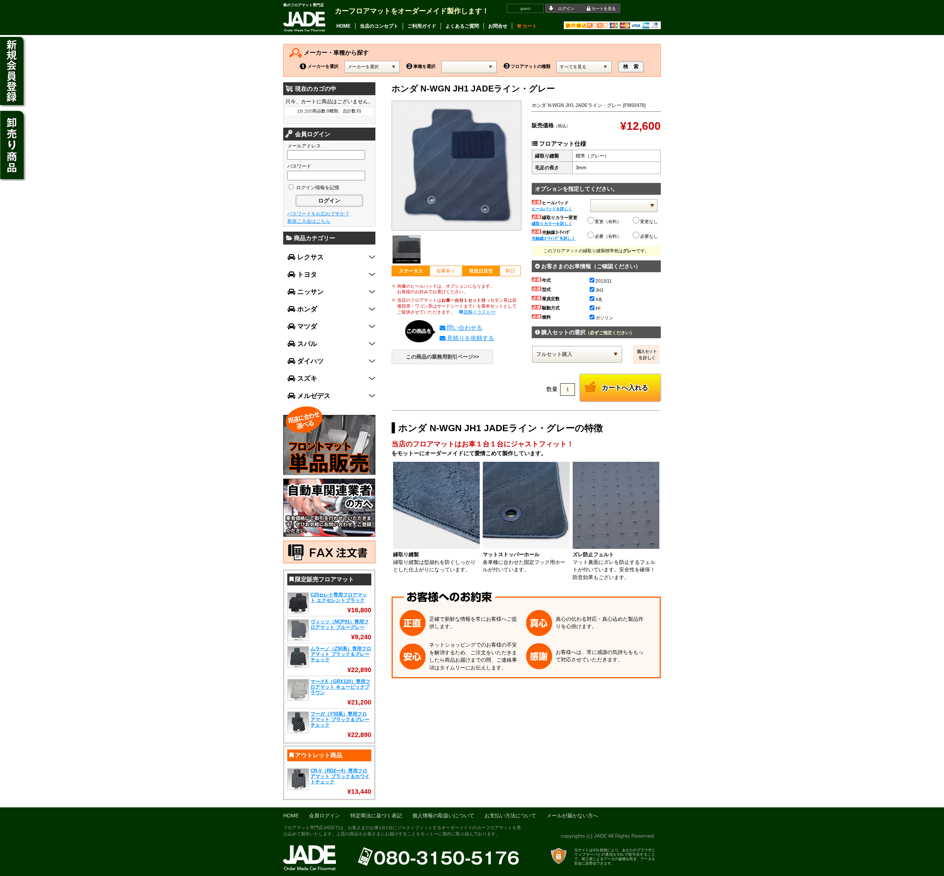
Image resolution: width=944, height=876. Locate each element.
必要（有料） (608, 236)
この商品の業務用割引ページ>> (442, 357)
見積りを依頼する (469, 338)
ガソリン (604, 318)
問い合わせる (463, 328)
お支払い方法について (510, 815)
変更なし (649, 221)
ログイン (566, 8)
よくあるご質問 (462, 26)
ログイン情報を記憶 (317, 187)
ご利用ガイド (421, 26)
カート (529, 26)
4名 (599, 299)
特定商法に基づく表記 (376, 815)
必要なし (649, 236)
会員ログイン (324, 815)
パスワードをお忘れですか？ (318, 214)
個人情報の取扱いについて (443, 815)
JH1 (600, 290)
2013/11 (604, 281)
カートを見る (603, 8)
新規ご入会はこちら (308, 221)
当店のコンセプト (379, 26)
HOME (343, 26)
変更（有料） (608, 221)
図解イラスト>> (479, 312)
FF (598, 308)
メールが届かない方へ (572, 815)
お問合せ (497, 26)
